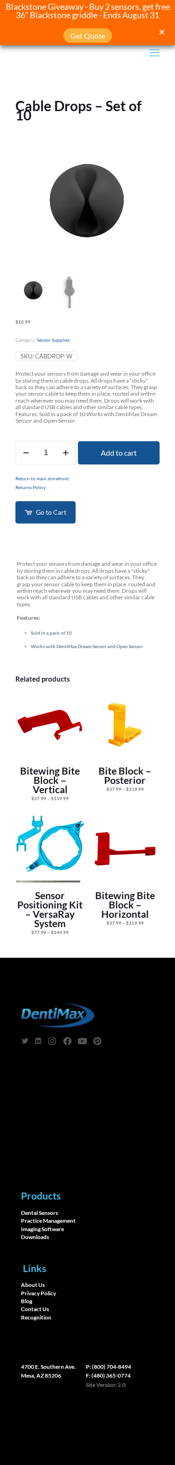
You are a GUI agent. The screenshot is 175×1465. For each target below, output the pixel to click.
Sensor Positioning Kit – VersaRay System (50, 909)
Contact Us (35, 1309)
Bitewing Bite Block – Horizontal (125, 904)
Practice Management (48, 1220)
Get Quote (87, 35)
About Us (33, 1285)
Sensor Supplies (53, 340)
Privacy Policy (38, 1293)
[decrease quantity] (26, 453)
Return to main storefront (42, 478)
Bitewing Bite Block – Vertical (50, 780)
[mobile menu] (154, 52)
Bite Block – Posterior (124, 775)
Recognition (36, 1317)
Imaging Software (42, 1229)
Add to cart (119, 452)
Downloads (35, 1236)
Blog (26, 1301)
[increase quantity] (65, 453)
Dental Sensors (39, 1212)
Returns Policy (30, 487)
